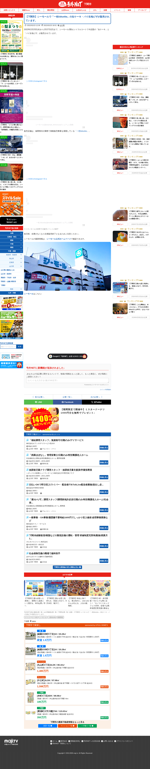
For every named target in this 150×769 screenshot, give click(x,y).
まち (95, 10)
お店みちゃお (81, 10)
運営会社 (64, 741)
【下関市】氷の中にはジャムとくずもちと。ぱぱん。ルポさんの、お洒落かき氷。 (139, 234)
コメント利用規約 (105, 389)
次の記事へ (95, 397)
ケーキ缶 (35, 617)
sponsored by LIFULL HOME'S (96, 625)
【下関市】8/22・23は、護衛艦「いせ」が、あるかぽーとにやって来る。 (139, 99)
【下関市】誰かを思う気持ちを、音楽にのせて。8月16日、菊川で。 (139, 286)
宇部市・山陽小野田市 (8, 281)
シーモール (28, 294)
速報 (129, 10)
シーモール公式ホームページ (59, 239)
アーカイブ (142, 10)
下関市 (88, 4)
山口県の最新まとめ (8, 270)
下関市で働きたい (33, 434)
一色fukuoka (52, 617)
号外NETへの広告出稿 (92, 741)
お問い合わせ (108, 741)
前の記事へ (39, 397)
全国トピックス (9, 10)
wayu (34, 621)
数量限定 (60, 617)
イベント (117, 10)
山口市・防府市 (6, 274)
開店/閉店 (50, 10)
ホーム (54, 741)
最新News (26, 10)
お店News (65, 10)
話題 (105, 10)
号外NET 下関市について (61, 743)
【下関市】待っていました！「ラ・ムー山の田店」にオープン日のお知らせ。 (139, 79)
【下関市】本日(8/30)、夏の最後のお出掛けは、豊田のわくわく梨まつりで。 (11, 56)
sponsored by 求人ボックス (51, 434)
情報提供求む (75, 741)
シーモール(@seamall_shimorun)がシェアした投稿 (54, 125)
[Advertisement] (131, 29)
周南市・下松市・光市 (8, 277)
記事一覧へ (67, 397)
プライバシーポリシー (124, 741)
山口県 (62, 25)
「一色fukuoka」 (82, 131)
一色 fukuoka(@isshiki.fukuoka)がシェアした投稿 (54, 223)
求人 (38, 10)
